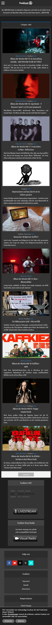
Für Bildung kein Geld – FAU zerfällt (26, 321)
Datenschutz (26, 589)
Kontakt (26, 585)
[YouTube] (14, 562)
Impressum (26, 581)
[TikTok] (31, 562)
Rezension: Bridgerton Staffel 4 (26, 236)
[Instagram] (20, 562)
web (35, 56)
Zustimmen (8, 621)
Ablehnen (21, 621)
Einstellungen (13, 614)
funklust (30, 56)
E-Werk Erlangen (26, 605)
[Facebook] (9, 562)
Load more (26, 474)
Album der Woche (21, 56)
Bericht (21, 319)
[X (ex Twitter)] (25, 562)
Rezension (27, 234)
